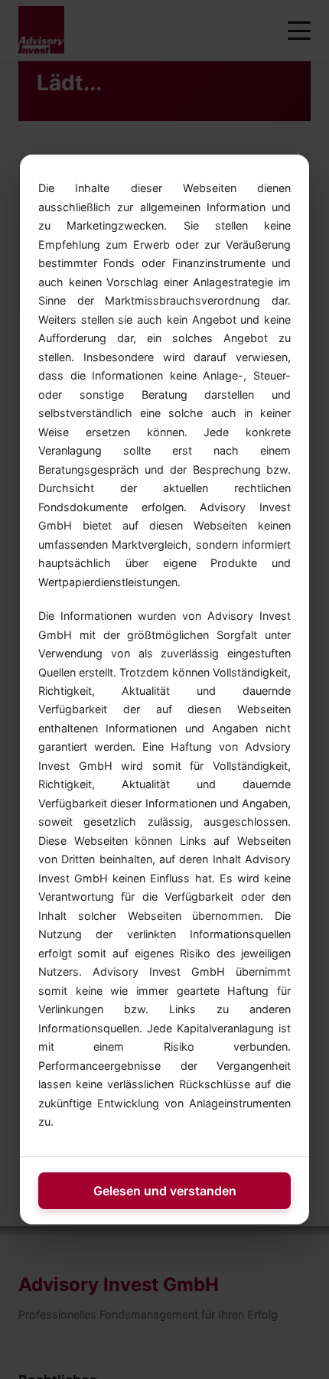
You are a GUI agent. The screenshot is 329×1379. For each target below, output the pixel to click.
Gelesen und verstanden (164, 1190)
